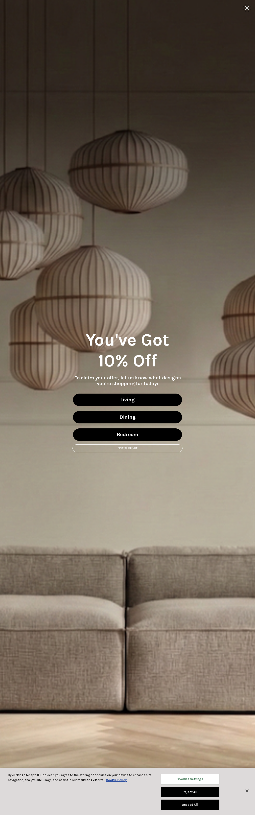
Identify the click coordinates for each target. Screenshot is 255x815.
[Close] (247, 790)
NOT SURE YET (127, 448)
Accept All (190, 805)
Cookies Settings (190, 779)
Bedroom (127, 434)
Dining (128, 417)
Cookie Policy (116, 780)
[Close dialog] (247, 8)
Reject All (190, 792)
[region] (127, 791)
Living (127, 400)
